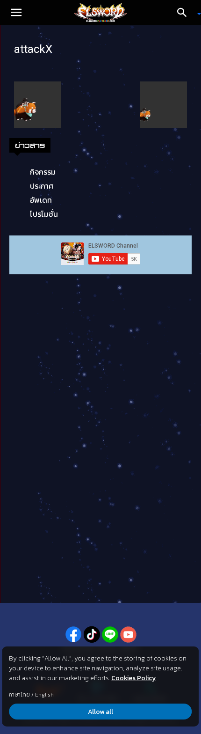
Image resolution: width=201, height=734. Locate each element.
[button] (16, 12)
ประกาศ (41, 185)
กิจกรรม (43, 171)
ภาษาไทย (19, 694)
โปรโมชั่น (44, 214)
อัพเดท (41, 200)
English (44, 694)
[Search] (185, 12)
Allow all (100, 712)
